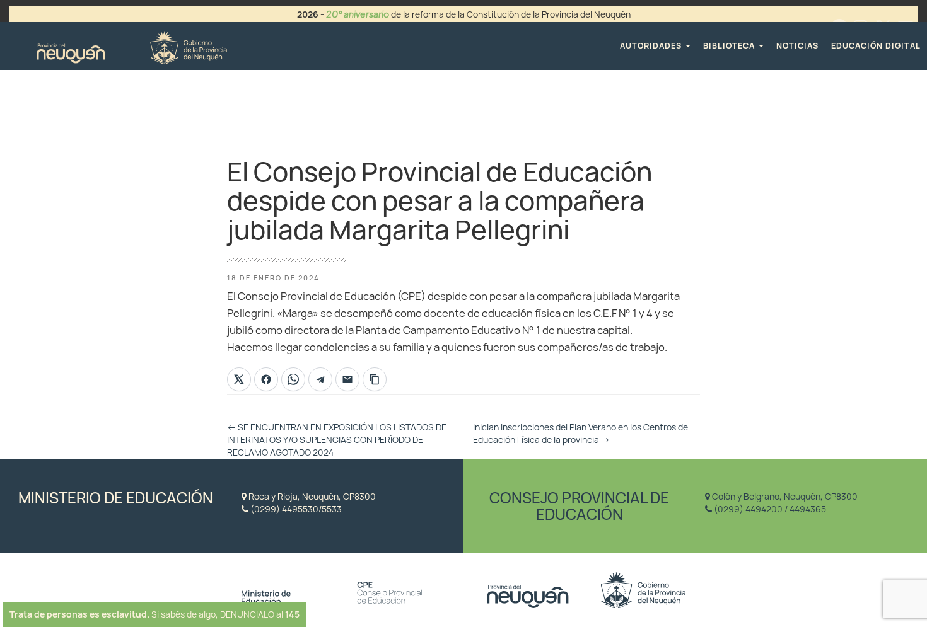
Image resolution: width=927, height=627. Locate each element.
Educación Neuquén (131, 45)
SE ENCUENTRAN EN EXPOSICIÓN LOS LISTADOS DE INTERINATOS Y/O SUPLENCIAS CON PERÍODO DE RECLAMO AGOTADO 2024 (336, 440)
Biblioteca (730, 45)
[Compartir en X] (239, 379)
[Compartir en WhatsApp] (293, 379)
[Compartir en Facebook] (266, 379)
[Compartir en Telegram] (320, 379)
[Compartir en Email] (347, 379)
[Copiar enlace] (375, 379)
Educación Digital (876, 45)
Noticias (797, 45)
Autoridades (652, 45)
